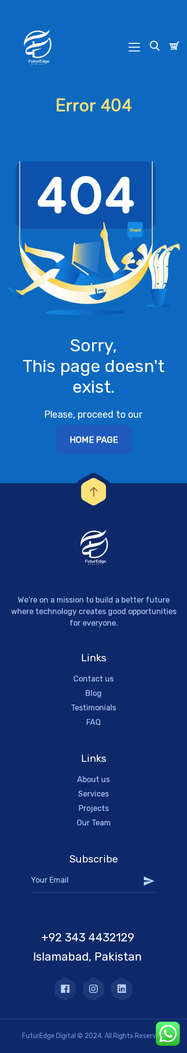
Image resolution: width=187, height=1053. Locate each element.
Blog (93, 693)
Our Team (94, 822)
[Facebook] (65, 989)
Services (93, 793)
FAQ (93, 722)
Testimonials (93, 707)
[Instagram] (93, 989)
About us (93, 779)
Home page (94, 440)
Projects (94, 808)
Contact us (93, 678)
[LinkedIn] (121, 989)
